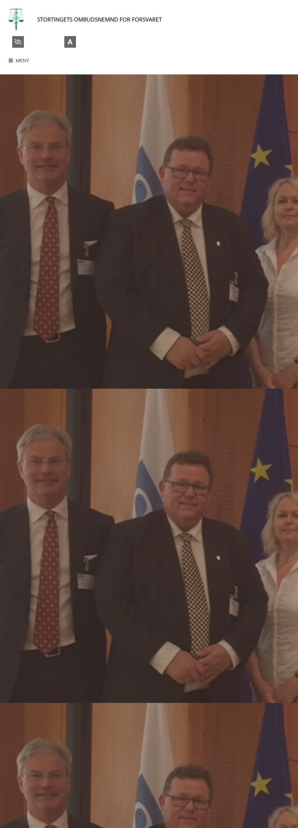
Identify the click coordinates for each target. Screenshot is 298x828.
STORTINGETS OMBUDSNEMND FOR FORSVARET (99, 19)
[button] (19, 60)
